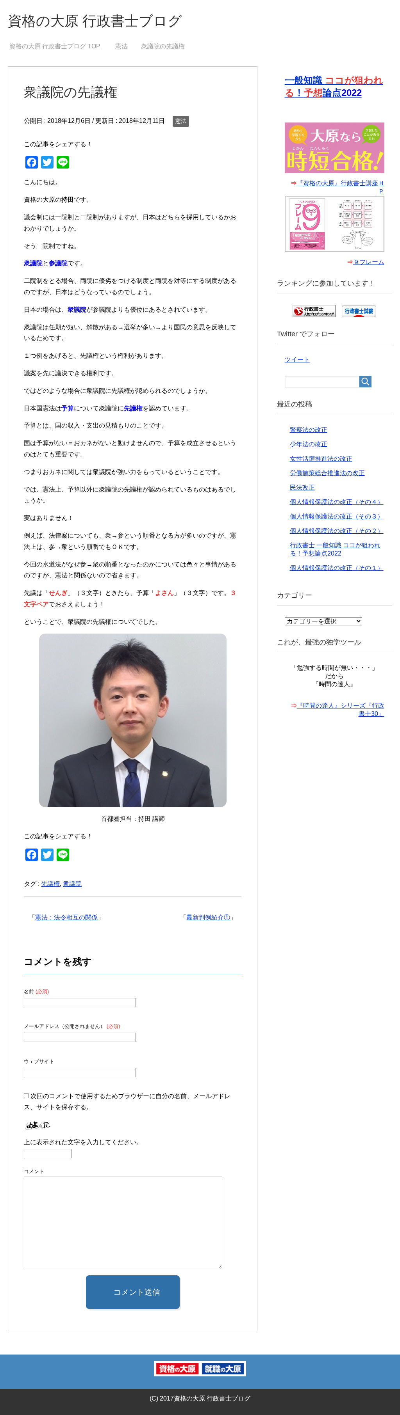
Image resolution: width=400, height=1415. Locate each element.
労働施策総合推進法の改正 (327, 473)
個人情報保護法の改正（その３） (337, 516)
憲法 (180, 121)
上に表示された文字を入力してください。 (83, 1142)
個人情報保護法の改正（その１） (337, 568)
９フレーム (368, 262)
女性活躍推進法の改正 (321, 458)
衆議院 (72, 884)
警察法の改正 (308, 429)
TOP (54, 46)
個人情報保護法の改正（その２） (337, 530)
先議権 (50, 884)
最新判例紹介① (208, 917)
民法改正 (302, 487)
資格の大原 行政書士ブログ (95, 21)
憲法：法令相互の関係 (66, 917)
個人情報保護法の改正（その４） (337, 502)
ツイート (297, 359)
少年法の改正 (308, 444)
